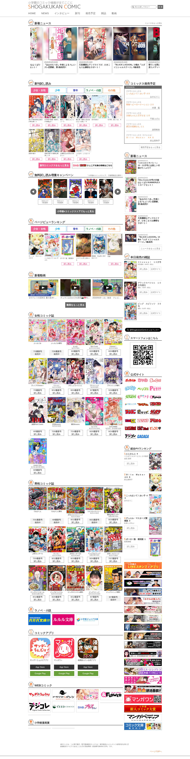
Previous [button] (33, 192)
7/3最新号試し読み (37, 391)
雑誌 (103, 13)
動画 (114, 13)
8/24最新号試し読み (113, 352)
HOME (32, 13)
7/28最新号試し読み (56, 432)
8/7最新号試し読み (94, 391)
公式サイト (156, 269)
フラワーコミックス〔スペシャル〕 (140, 136)
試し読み (36, 125)
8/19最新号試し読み (113, 520)
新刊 (77, 13)
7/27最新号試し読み (113, 559)
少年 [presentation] (57, 90)
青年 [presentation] (75, 90)
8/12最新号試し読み (56, 391)
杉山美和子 (155, 141)
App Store (40, 667)
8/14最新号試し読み (113, 432)
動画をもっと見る (75, 305)
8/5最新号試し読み (37, 432)
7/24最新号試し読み (38, 559)
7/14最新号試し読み (75, 432)
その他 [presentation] (111, 90)
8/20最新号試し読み (94, 352)
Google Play (40, 673)
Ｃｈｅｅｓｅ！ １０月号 (149, 262)
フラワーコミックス (138, 92)
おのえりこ (155, 97)
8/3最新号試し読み (75, 352)
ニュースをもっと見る (153, 23)
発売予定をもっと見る (150, 147)
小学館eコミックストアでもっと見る (75, 211)
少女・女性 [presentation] (39, 90)
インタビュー (61, 13)
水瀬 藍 (156, 108)
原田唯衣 (156, 130)
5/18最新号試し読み (113, 391)
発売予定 (91, 13)
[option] (60, 50)
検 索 (160, 7)
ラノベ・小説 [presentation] (93, 90)
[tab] (39, 90)
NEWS (45, 13)
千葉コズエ (155, 119)
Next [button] (118, 192)
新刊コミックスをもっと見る (54, 165)
